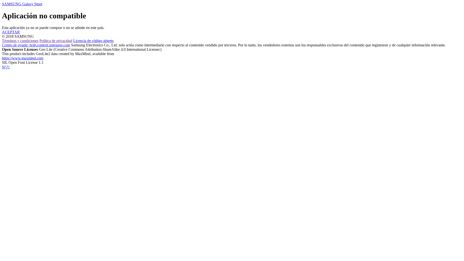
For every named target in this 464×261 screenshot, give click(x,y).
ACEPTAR (11, 32)
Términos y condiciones (20, 41)
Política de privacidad (55, 41)
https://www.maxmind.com (22, 58)
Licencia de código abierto (93, 41)
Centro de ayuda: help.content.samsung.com (36, 45)
